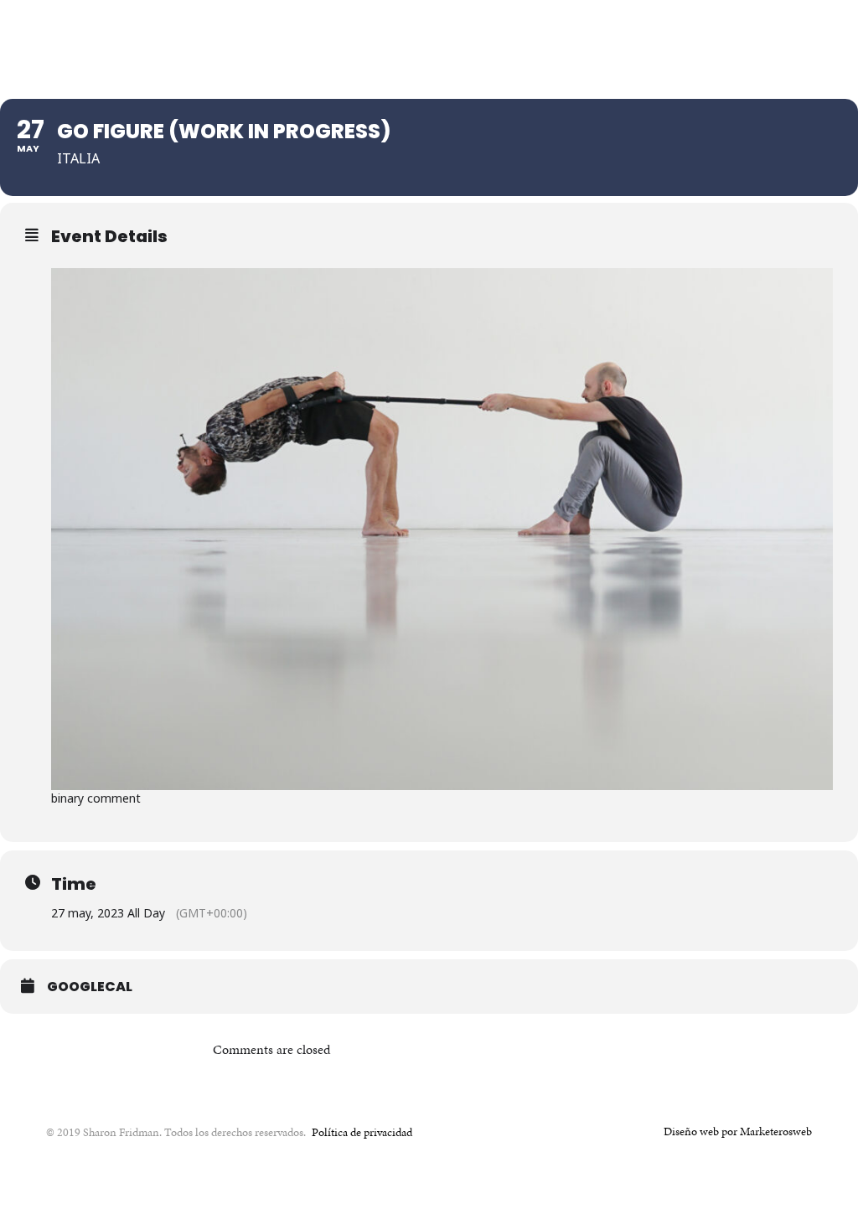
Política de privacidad (362, 1132)
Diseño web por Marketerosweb (738, 1131)
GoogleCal (89, 987)
